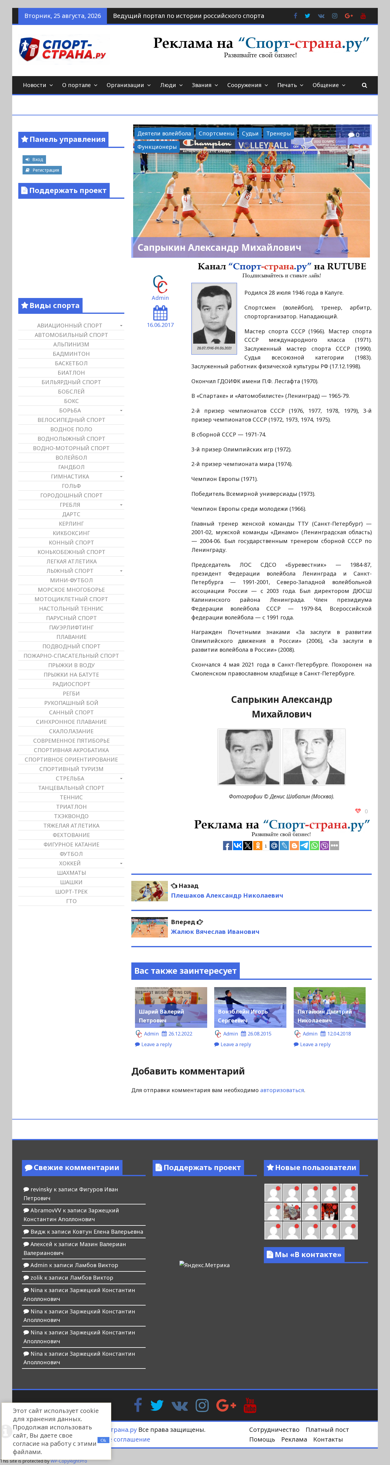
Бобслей (71, 391)
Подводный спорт (71, 646)
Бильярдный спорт (71, 382)
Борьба (70, 410)
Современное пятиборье (71, 740)
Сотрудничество (274, 1429)
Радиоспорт (71, 684)
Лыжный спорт (70, 570)
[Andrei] (273, 1230)
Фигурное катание (71, 844)
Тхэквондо (71, 816)
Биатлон (71, 372)
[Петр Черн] (292, 1192)
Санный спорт (71, 712)
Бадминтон (71, 353)
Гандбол (71, 467)
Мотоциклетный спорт (71, 599)
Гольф (71, 485)
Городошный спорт (71, 495)
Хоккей (70, 863)
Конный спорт (71, 542)
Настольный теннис (71, 608)
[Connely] (329, 1192)
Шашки (71, 882)
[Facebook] (137, 1404)
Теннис (71, 797)
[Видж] (329, 1230)
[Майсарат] (329, 1211)
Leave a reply (156, 1044)
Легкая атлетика (71, 561)
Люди (168, 85)
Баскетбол (71, 363)
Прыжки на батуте (71, 674)
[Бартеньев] (348, 1211)
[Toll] (273, 1192)
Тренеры (278, 133)
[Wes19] (292, 1211)
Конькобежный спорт (71, 552)
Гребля (70, 504)
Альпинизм (71, 344)
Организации (125, 85)
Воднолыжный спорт (71, 438)
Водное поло (71, 429)
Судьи (250, 133)
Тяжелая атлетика (71, 825)
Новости (34, 85)
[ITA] (311, 1211)
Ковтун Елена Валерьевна (108, 1231)
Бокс (71, 401)
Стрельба (70, 778)
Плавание (71, 636)
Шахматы (71, 872)
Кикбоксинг (71, 533)
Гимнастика (70, 476)
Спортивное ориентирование (71, 759)
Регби (71, 693)
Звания (201, 85)
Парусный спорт (71, 618)
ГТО (71, 901)
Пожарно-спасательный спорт (71, 655)
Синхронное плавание (71, 721)
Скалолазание (71, 731)
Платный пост (327, 1429)
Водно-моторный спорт (71, 448)
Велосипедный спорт (71, 419)
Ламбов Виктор (96, 1265)
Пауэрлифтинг (71, 627)
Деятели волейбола (164, 133)
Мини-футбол (71, 580)
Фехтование (71, 835)
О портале (76, 85)
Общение (326, 85)
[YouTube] (250, 1404)
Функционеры (157, 146)
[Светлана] (348, 1192)
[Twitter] (157, 1404)
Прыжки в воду (71, 665)
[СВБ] (292, 1230)
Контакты (328, 1439)
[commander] (273, 1211)
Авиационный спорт (69, 325)
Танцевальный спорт (71, 787)
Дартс (71, 514)
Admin (160, 297)
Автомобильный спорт (71, 334)
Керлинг (71, 523)
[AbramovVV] (311, 1230)
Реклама (294, 1439)
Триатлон (71, 806)
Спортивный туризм (71, 769)
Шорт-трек (71, 891)
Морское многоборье (71, 589)
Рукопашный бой (71, 702)
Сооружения (244, 85)
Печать (287, 85)
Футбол (71, 853)
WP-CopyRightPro (69, 1461)
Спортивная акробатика (71, 750)
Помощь (262, 1439)
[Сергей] (348, 1230)
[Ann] (311, 1192)
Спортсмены (216, 133)
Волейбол (71, 457)
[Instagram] (202, 1404)
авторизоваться (282, 1090)
